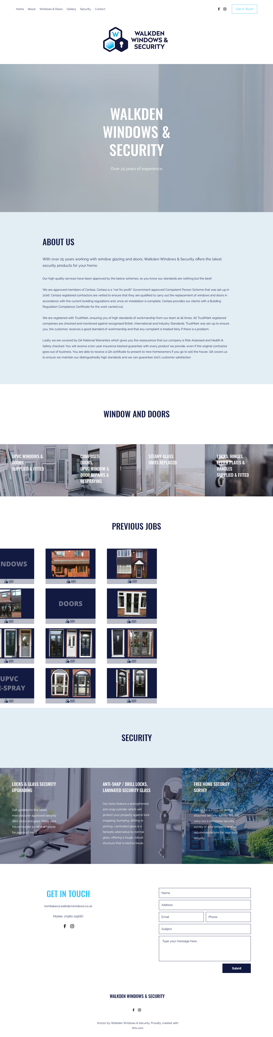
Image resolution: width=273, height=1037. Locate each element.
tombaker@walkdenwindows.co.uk (68, 906)
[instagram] (225, 9)
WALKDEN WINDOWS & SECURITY (137, 996)
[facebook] (219, 9)
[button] (244, 9)
